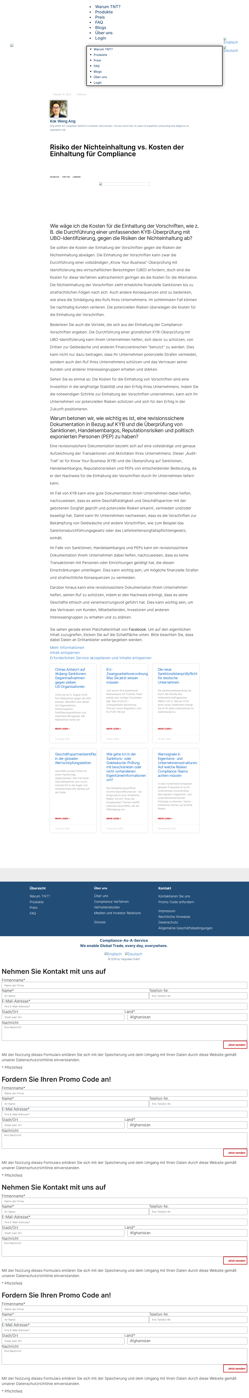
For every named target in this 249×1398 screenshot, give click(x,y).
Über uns (100, 77)
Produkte (100, 55)
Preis (97, 60)
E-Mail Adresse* (16, 1109)
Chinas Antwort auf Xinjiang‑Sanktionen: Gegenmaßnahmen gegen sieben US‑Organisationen (70, 678)
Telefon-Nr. (159, 990)
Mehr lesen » (62, 728)
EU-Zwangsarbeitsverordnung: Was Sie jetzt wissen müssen (127, 675)
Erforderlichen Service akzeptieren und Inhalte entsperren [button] (100, 658)
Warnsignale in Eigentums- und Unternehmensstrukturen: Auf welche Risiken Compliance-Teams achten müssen (178, 765)
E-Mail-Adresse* (16, 1001)
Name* (8, 990)
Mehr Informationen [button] (67, 647)
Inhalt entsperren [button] (65, 652)
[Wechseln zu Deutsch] (231, 49)
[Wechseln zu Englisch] (231, 41)
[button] (154, 43)
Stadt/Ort (10, 1012)
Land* (129, 1011)
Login (100, 38)
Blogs (98, 71)
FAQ (97, 66)
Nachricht (10, 1022)
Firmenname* (13, 980)
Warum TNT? (103, 49)
